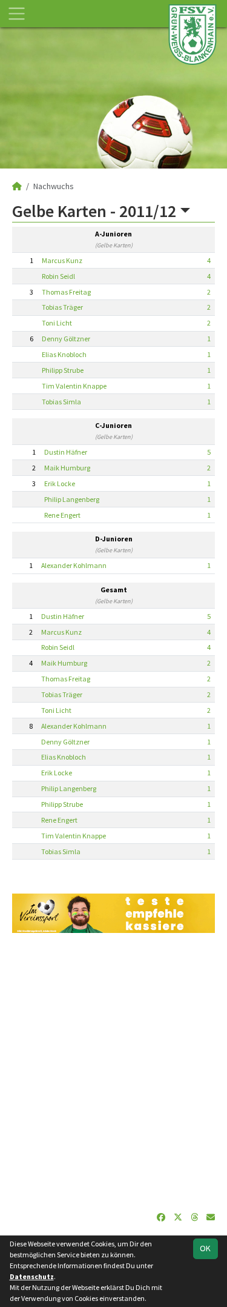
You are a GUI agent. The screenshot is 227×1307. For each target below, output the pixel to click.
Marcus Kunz (62, 260)
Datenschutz (32, 1276)
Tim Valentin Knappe (74, 385)
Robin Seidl (58, 276)
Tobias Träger (62, 307)
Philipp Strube (63, 370)
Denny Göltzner (66, 338)
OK (205, 1248)
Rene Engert (62, 515)
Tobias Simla (61, 401)
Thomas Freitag (66, 291)
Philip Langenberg (71, 499)
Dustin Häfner (65, 451)
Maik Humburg (67, 467)
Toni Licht (57, 322)
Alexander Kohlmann (74, 565)
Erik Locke (59, 483)
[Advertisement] (113, 1072)
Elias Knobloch (64, 354)
